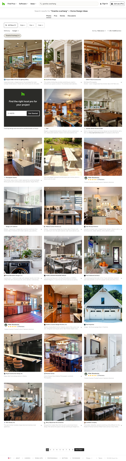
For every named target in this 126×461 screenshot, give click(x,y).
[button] (10, 25)
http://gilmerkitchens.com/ (96, 132)
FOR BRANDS (76, 458)
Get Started (33, 113)
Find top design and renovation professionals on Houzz (21, 128)
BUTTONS (65, 458)
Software (22, 4)
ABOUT (18, 458)
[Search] (41, 4)
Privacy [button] (88, 458)
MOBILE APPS (39, 458)
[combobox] (69, 4)
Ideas (32, 4)
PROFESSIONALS (52, 458)
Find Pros (11, 4)
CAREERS (27, 458)
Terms (100, 458)
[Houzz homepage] (4, 4)
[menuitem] (12, 3)
